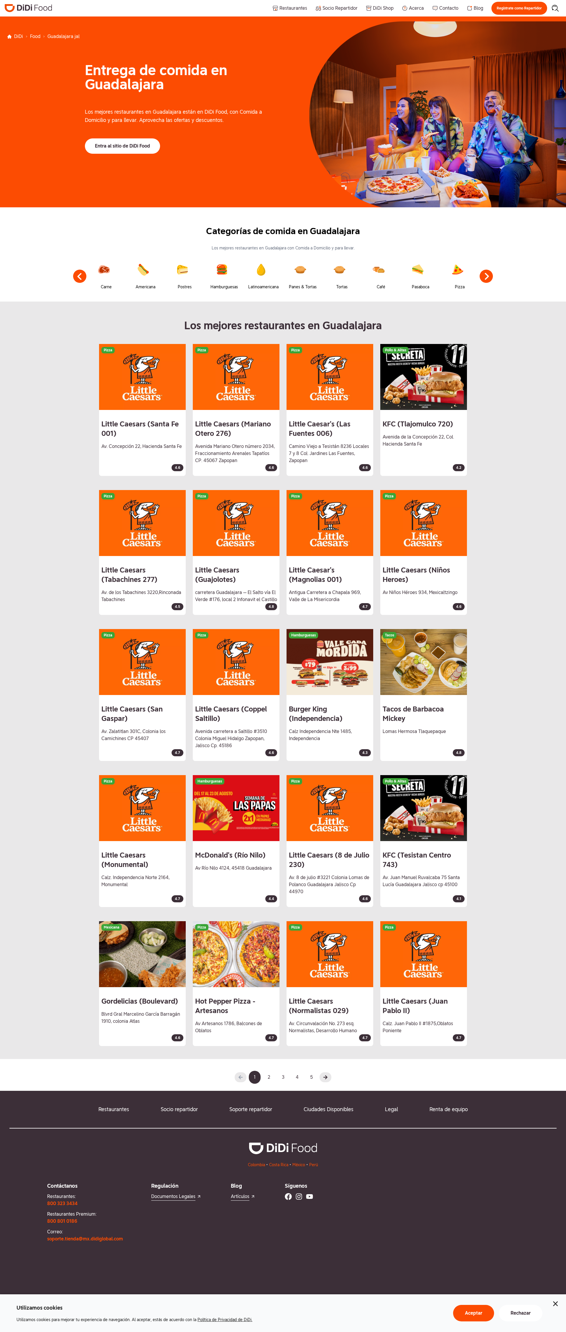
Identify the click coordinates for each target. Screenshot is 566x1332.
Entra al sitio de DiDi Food (122, 146)
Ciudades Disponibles (328, 1109)
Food (35, 36)
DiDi (18, 36)
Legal (391, 1109)
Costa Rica (278, 1164)
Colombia (256, 1164)
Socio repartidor (179, 1109)
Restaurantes (113, 1109)
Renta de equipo (449, 1109)
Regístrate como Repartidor (519, 8)
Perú (313, 1164)
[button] (519, 8)
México (298, 1164)
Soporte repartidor (250, 1109)
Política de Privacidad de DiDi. (225, 1319)
